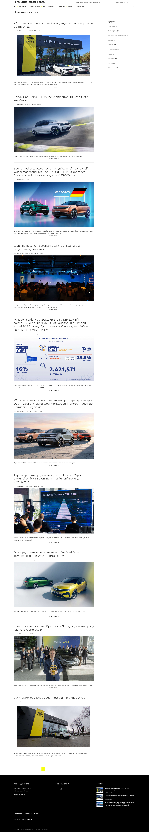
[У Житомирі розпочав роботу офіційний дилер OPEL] (54, 726)
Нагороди (40, 411)
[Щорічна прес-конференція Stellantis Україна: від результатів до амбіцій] (54, 278)
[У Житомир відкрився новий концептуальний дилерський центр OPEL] (54, 55)
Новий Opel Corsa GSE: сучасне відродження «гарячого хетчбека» (51, 98)
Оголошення (112, 49)
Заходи (110, 40)
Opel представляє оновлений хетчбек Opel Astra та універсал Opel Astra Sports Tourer (47, 554)
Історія (110, 63)
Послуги (111, 45)
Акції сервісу (112, 31)
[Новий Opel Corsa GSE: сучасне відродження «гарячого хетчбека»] (54, 129)
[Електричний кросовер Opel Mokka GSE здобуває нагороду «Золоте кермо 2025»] (54, 658)
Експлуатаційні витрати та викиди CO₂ (27, 814)
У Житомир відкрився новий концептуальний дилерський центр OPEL (53, 25)
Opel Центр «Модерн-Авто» (30, 2)
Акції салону (112, 26)
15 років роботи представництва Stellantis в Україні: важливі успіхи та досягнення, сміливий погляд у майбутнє (49, 478)
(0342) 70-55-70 (122, 2)
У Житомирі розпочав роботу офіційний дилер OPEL (49, 698)
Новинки (39, 104)
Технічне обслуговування (117, 35)
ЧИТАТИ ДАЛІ (53, 87)
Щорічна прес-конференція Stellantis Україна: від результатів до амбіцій (47, 247)
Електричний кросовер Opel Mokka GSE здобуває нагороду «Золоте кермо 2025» (54, 628)
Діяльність (41, 30)
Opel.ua (29, 820)
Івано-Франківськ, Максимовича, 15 (88, 2)
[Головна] (15, 6)
